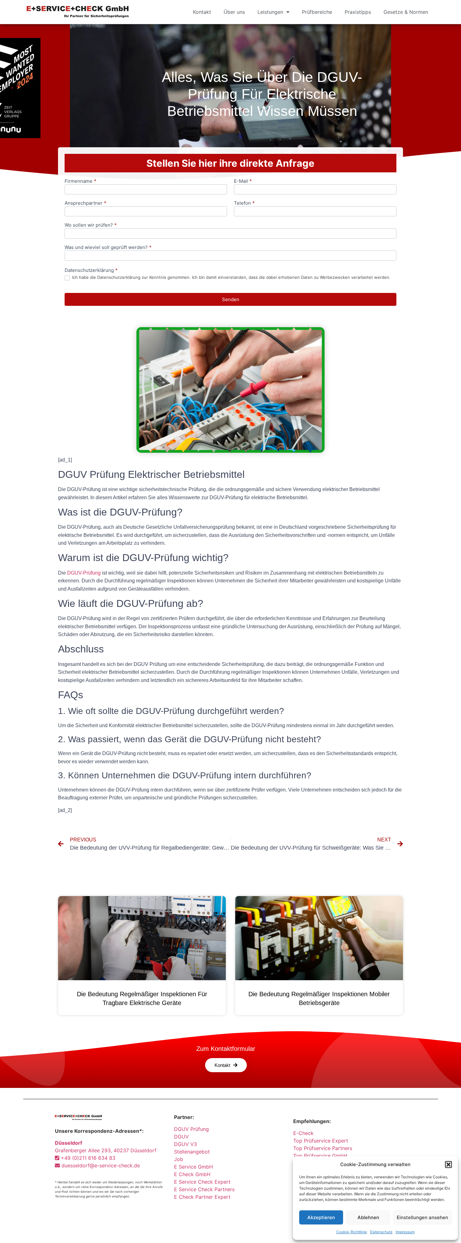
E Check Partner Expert (202, 1197)
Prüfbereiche (317, 12)
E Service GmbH (193, 1167)
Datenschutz (381, 1231)
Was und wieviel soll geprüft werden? (108, 247)
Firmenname (80, 181)
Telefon (244, 203)
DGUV (181, 1136)
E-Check (303, 1133)
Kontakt (202, 12)
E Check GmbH (192, 1174)
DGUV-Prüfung (84, 573)
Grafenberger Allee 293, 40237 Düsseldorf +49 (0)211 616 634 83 (105, 1150)
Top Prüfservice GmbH (320, 1156)
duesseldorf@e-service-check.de (100, 1165)
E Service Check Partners (204, 1189)
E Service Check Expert (204, 1182)
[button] (448, 1164)
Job (178, 1159)
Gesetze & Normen (406, 12)
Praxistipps (358, 12)
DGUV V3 (185, 1144)
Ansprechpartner (85, 203)
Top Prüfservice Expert (320, 1141)
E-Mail (243, 181)
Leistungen (270, 12)
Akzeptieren (321, 1217)
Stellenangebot (192, 1151)
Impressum (405, 1231)
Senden (230, 299)
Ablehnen (368, 1217)
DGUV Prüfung (191, 1129)
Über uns (234, 12)
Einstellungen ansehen (422, 1217)
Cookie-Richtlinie (351, 1231)
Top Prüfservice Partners (322, 1148)
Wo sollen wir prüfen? (91, 225)
